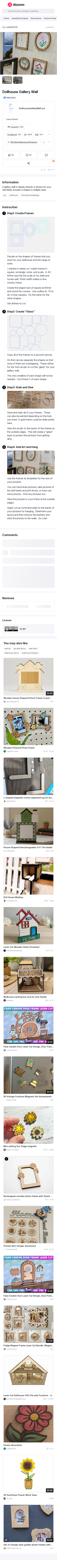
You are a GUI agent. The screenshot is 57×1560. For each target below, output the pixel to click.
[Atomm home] (16, 5)
